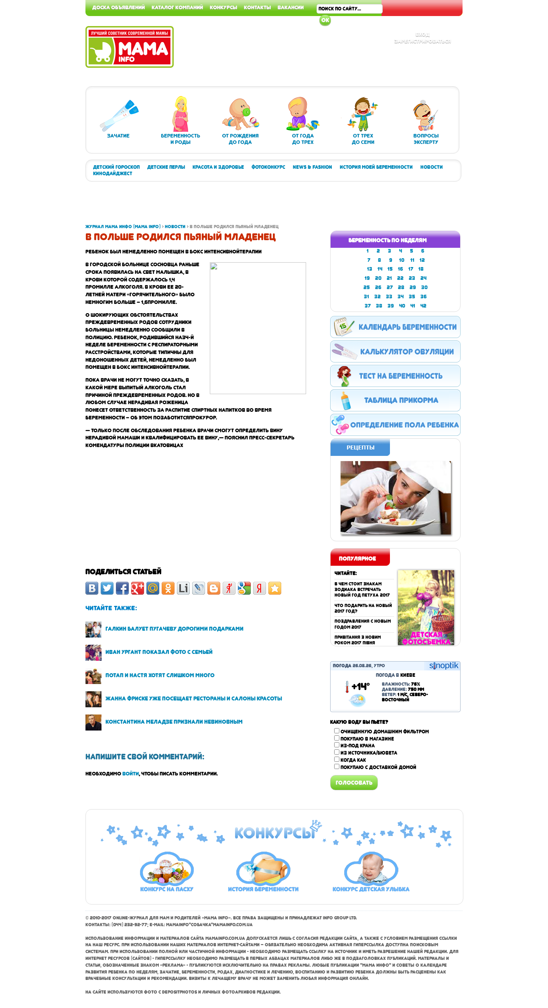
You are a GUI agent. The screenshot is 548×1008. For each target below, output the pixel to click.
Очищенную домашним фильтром (385, 732)
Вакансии (291, 7)
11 (412, 260)
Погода (342, 665)
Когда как (353, 760)
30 (424, 287)
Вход (423, 34)
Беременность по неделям (388, 240)
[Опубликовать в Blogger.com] (213, 588)
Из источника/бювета (369, 753)
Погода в (395, 675)
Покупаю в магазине (367, 739)
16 (400, 269)
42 (423, 306)
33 (389, 297)
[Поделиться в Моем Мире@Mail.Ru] (152, 588)
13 (369, 269)
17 (410, 269)
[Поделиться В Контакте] (91, 588)
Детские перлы (166, 167)
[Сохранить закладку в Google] (244, 588)
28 (401, 287)
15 (390, 269)
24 (423, 278)
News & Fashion (312, 167)
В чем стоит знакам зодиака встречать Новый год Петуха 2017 (362, 589)
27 (390, 287)
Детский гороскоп (116, 167)
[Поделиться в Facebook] (122, 588)
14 (380, 269)
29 (413, 287)
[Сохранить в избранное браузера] (274, 588)
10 (401, 260)
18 (421, 269)
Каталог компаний (177, 7)
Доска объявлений (118, 7)
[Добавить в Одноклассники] (168, 588)
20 (378, 278)
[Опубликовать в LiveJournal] (198, 588)
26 (378, 287)
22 (400, 278)
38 (379, 306)
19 (367, 278)
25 (366, 287)
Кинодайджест (112, 173)
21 (389, 278)
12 (422, 260)
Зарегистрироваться (422, 41)
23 (412, 278)
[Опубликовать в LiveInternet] (183, 588)
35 (412, 297)
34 (401, 297)
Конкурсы (223, 7)
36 (423, 297)
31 (366, 297)
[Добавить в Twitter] (107, 588)
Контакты (257, 7)
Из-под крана (358, 746)
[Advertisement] (516, 120)
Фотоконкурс (268, 167)
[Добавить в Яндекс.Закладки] (259, 588)
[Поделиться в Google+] (137, 588)
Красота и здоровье (218, 167)
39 (391, 306)
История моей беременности (376, 167)
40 (402, 306)
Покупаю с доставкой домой (378, 767)
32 (377, 297)
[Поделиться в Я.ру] (229, 588)
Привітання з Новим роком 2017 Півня (358, 640)
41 (412, 306)
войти (130, 773)
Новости (431, 167)
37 (368, 306)
